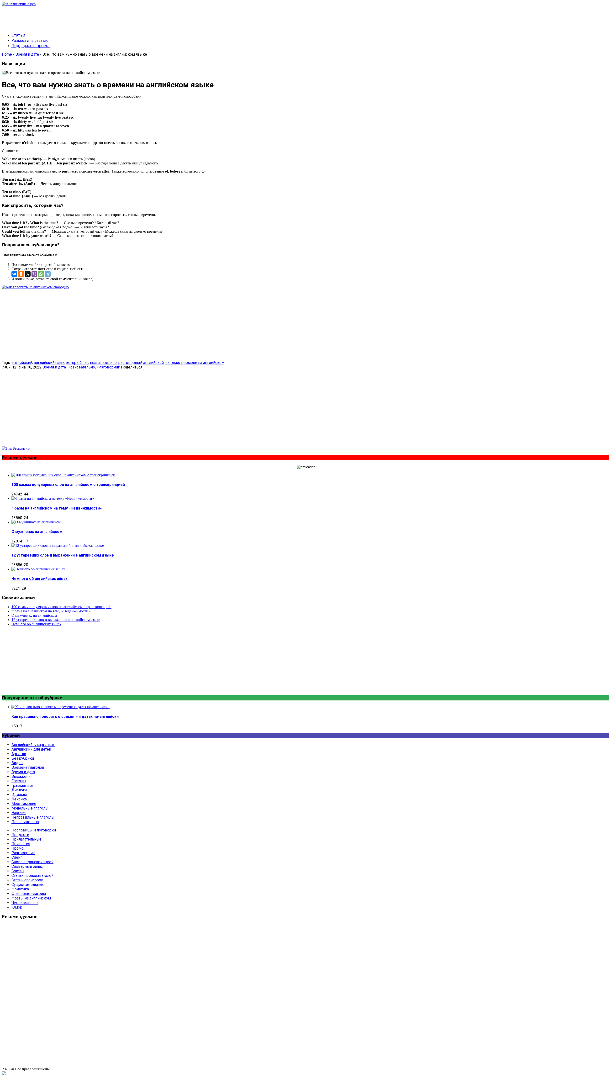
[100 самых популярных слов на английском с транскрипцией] (63, 475)
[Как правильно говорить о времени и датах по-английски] (60, 707)
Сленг (16, 857)
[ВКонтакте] (14, 274)
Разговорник (108, 367)
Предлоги (20, 834)
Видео (17, 763)
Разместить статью (29, 40)
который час (77, 362)
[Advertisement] (89, 17)
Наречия (18, 812)
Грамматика (22, 785)
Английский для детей (31, 749)
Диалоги (19, 790)
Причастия (20, 843)
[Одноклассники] (21, 274)
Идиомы (19, 794)
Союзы (17, 871)
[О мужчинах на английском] (36, 522)
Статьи (18, 35)
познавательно (103, 362)
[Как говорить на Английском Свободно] (16, 448)
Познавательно (81, 367)
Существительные (27, 884)
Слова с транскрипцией (32, 862)
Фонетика (20, 889)
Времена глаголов (27, 767)
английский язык (49, 362)
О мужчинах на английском (36, 531)
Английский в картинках (33, 744)
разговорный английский (141, 362)
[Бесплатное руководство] (35, 287)
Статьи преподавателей (32, 875)
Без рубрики (22, 758)
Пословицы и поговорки (33, 830)
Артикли (18, 754)
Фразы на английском (31, 898)
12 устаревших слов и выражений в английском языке (62, 555)
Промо (17, 848)
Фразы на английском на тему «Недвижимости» (56, 508)
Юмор (16, 907)
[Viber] (34, 274)
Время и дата (27, 54)
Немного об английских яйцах (39, 578)
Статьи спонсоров (27, 880)
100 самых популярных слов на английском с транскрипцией (68, 484)
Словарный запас (27, 866)
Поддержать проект (30, 45)
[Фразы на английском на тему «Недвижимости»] (52, 498)
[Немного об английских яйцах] (38, 569)
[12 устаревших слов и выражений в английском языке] (57, 545)
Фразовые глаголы (28, 893)
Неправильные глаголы (32, 817)
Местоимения (23, 803)
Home (7, 54)
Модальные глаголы (29, 808)
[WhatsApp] (41, 274)
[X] (28, 274)
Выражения (21, 776)
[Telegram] (48, 274)
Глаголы (18, 781)
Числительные (24, 902)
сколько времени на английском (194, 362)
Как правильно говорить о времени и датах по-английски (65, 716)
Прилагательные (26, 839)
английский (22, 362)
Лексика (19, 799)
